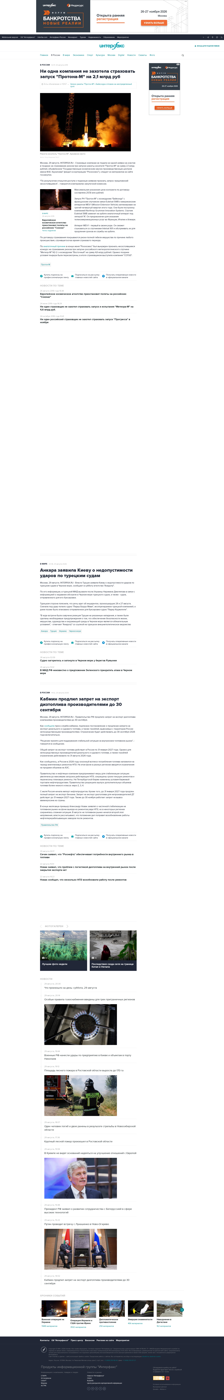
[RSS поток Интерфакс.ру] (100, 1388)
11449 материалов (49, 1326)
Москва (111, 55)
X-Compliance (46, 1378)
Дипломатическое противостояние (108, 1321)
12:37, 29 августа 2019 (59, 65)
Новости (131, 55)
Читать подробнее (55, 225)
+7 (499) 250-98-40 (111, 1360)
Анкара (44, 631)
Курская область (70, 470)
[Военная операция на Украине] (54, 1316)
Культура (100, 55)
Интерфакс (112, 46)
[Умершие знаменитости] (141, 1316)
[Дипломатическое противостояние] (112, 1316)
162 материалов (164, 1326)
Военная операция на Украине (53, 1321)
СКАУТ (43, 1381)
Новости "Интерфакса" (95, 1376)
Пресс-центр (77, 1340)
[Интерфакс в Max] (104, 1388)
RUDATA (90, 1381)
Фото (152, 55)
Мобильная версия (10, 37)
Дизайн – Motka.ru (159, 1389)
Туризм (83, 37)
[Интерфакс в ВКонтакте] (96, 1388)
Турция (53, 631)
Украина (62, 631)
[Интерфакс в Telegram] (92, 1388)
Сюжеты (142, 55)
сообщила (49, 726)
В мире (66, 55)
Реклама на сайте (105, 1340)
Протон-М (45, 264)
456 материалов (135, 1323)
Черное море (75, 631)
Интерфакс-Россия (58, 37)
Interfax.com (42, 37)
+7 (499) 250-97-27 (129, 1360)
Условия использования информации (167, 1384)
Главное (44, 55)
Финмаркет (72, 37)
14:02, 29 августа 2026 (60, 693)
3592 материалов (78, 1327)
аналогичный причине (54, 246)
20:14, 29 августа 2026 (60, 342)
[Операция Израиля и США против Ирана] (83, 1317)
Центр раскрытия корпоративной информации (104, 1383)
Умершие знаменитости (140, 1319)
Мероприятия (123, 37)
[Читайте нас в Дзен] (88, 1388)
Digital (121, 55)
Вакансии (89, 1340)
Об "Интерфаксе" (27, 37)
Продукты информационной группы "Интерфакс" (79, 1367)
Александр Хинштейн (50, 470)
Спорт (90, 55)
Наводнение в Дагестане (164, 1321)
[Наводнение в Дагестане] (169, 1316)
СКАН (89, 1378)
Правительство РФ (49, 825)
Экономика (78, 55)
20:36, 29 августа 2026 (58, 564)
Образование (109, 37)
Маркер (44, 1383)
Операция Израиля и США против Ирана (81, 1322)
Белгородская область (109, 470)
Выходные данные (160, 1387)
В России (55, 55)
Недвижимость (94, 37)
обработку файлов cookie (151, 1357)
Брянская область (88, 470)
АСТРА (43, 1386)
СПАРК (44, 1376)
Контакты (44, 1340)
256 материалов (106, 1326)
